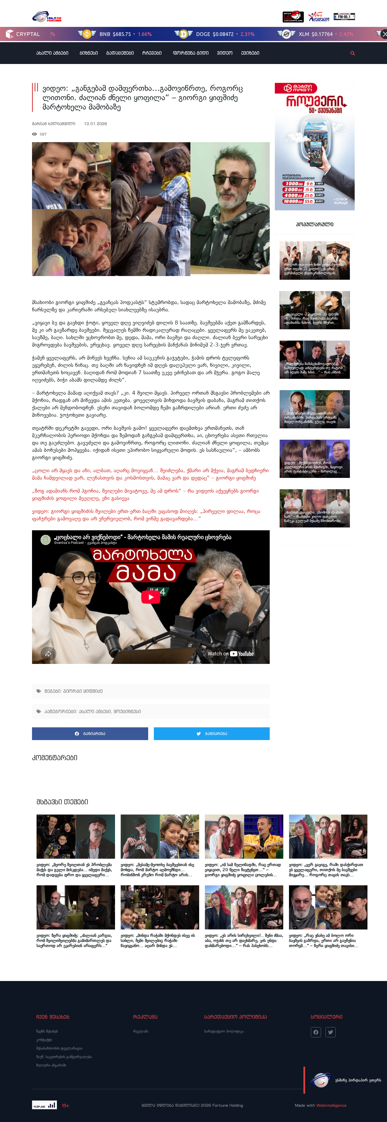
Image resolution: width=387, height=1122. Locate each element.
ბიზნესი (89, 53)
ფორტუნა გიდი (191, 53)
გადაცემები (120, 53)
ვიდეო (225, 53)
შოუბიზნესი (127, 711)
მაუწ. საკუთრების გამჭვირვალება (64, 1057)
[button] (90, 733)
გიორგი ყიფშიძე (83, 691)
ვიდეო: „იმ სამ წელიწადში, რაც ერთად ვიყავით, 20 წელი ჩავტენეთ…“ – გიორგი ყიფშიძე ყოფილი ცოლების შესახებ (243, 869)
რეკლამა (140, 1031)
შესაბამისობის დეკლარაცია (59, 1048)
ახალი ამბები (52, 53)
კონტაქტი (44, 1040)
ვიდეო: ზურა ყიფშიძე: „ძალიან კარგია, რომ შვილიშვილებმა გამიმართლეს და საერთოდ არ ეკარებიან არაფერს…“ (74, 940)
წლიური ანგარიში (51, 1065)
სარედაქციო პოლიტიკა (224, 1031)
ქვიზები (250, 53)
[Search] (348, 53)
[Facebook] (316, 1032)
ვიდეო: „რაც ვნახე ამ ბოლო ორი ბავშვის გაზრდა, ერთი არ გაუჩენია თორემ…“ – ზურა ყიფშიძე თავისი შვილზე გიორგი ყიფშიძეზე (322, 940)
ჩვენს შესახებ (47, 1031)
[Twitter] (331, 1032)
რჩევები (151, 53)
